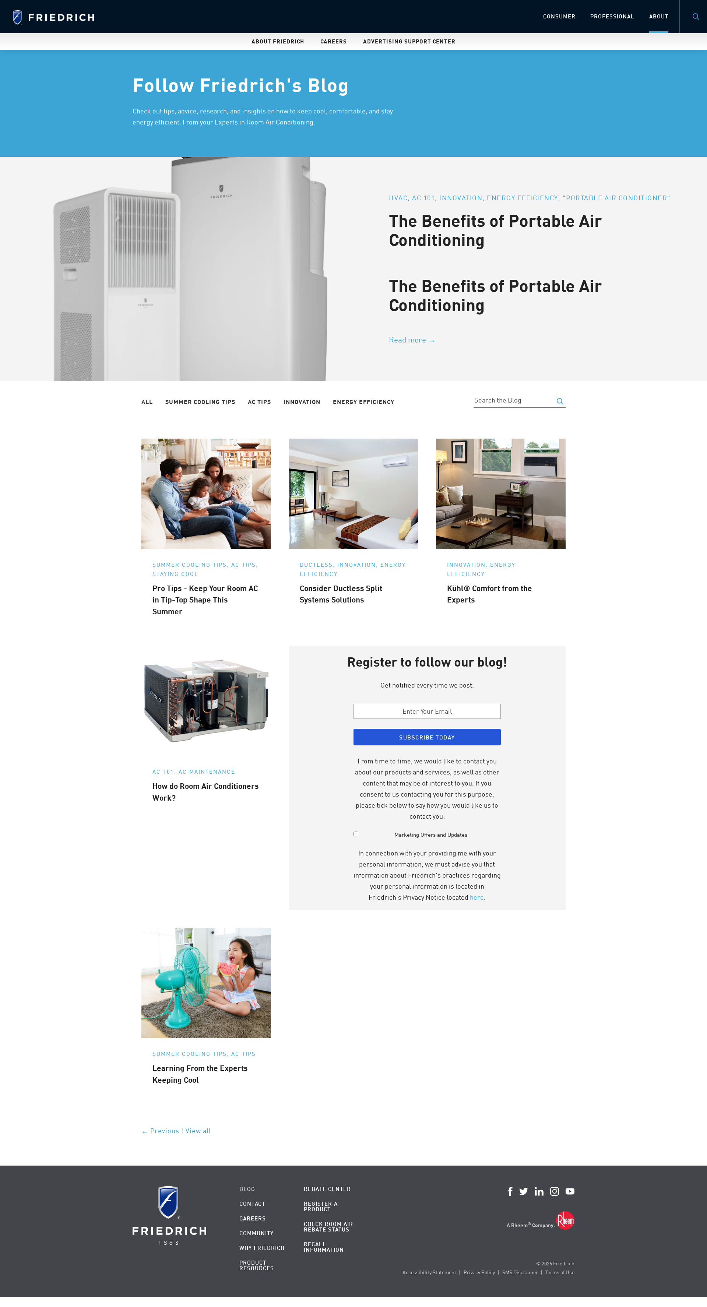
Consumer (559, 16)
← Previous (160, 1131)
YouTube (570, 1191)
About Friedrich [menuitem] (278, 41)
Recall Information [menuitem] (324, 1246)
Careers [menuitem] (333, 41)
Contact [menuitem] (252, 1203)
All (147, 402)
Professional (612, 16)
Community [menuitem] (256, 1233)
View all (198, 1131)
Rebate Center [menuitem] (327, 1189)
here (477, 897)
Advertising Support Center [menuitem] (409, 41)
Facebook (510, 1191)
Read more (407, 339)
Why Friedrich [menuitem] (262, 1248)
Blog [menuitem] (247, 1189)
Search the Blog (560, 401)
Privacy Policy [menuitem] (479, 1272)
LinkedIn (539, 1191)
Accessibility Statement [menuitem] (429, 1272)
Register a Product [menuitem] (321, 1206)
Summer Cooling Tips (200, 402)
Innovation (302, 402)
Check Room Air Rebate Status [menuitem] (328, 1226)
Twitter (523, 1191)
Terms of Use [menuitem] (559, 1272)
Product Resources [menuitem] (256, 1265)
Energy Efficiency (363, 402)
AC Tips (259, 402)
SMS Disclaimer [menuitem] (520, 1272)
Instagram (554, 1191)
